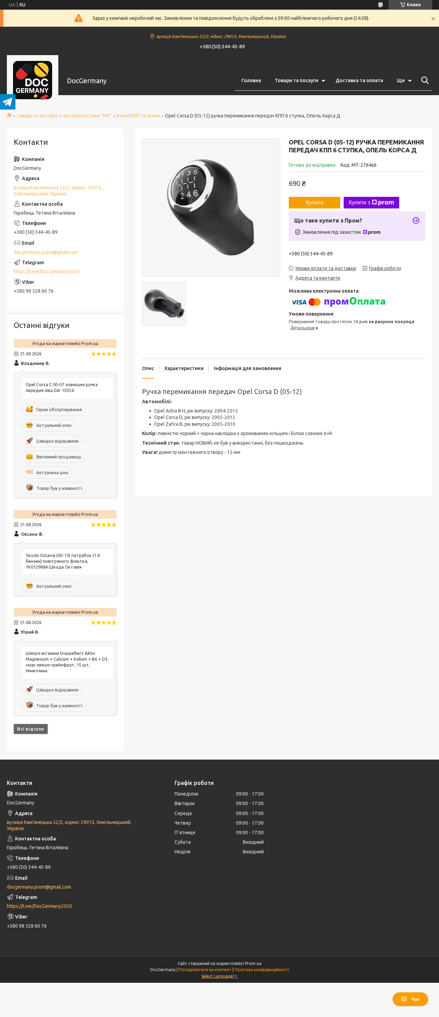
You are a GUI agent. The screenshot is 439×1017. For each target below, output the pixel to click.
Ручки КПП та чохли (138, 115)
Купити (314, 202)
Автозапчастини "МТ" (87, 115)
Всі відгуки (30, 728)
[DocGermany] (32, 80)
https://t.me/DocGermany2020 (46, 271)
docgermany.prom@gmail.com (46, 252)
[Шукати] (423, 80)
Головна (251, 80)
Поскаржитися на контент (205, 969)
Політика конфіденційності (262, 969)
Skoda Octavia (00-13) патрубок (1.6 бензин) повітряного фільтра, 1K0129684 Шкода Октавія (63, 561)
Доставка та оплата (359, 80)
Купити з (359, 202)
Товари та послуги (296, 80)
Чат (415, 999)
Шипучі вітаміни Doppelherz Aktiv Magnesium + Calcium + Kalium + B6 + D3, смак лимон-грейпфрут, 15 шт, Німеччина (67, 662)
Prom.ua (253, 963)
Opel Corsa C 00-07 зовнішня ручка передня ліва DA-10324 (62, 387)
